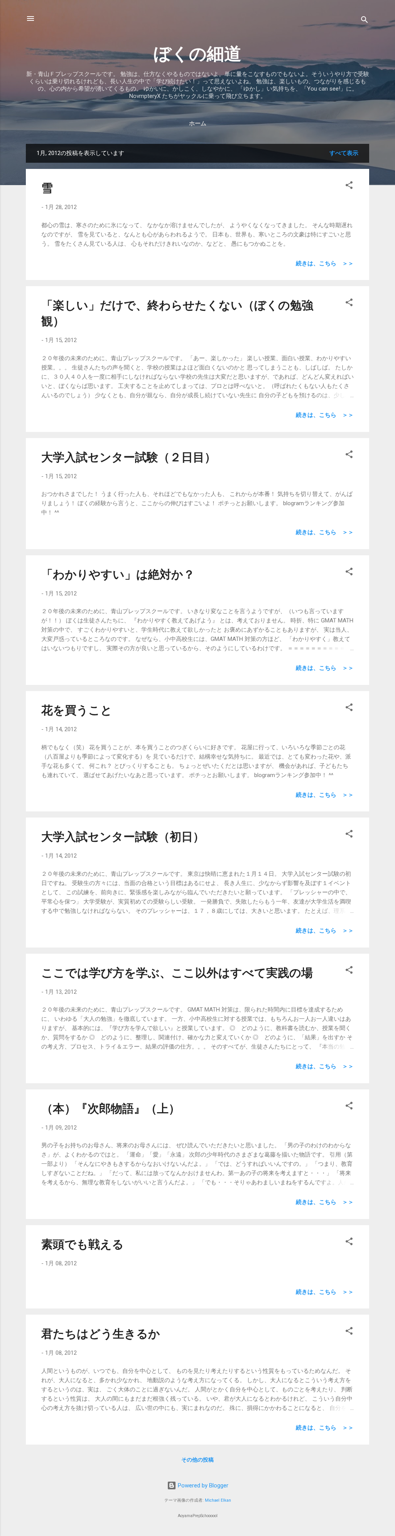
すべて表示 (343, 153)
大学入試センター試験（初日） (122, 836)
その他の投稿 (197, 1460)
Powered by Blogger (202, 1485)
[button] (349, 186)
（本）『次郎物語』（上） (110, 1108)
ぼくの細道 (197, 54)
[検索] (364, 21)
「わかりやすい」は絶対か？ (118, 574)
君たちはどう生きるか (100, 1333)
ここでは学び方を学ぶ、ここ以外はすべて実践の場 (177, 973)
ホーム (197, 123)
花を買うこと (76, 710)
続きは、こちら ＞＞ (325, 263)
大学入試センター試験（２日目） (128, 457)
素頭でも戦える (82, 1244)
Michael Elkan (218, 1500)
